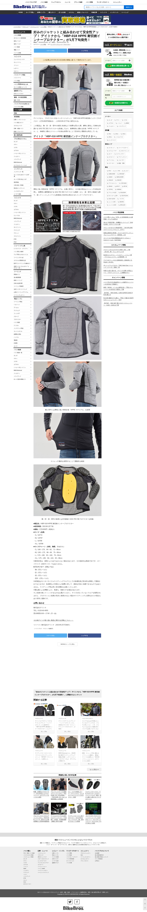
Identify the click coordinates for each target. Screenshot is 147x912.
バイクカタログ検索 (28, 855)
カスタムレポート (85, 858)
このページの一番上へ (145, 900)
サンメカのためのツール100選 (21, 175)
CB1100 (111, 180)
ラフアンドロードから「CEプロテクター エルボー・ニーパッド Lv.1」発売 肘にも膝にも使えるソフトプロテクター (93, 795)
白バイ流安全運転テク (20, 379)
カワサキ (16, 150)
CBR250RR (112, 174)
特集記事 (94, 12)
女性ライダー (55, 858)
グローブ (16, 316)
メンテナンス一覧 (18, 171)
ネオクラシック (125, 151)
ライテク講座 (55, 857)
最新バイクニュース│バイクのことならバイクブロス (73, 840)
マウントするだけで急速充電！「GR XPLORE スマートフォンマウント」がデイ (118, 228)
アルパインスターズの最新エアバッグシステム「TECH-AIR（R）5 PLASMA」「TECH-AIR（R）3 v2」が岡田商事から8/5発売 (59, 795)
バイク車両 (17, 35)
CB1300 (119, 180)
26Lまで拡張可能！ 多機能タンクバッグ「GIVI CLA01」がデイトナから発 (118, 223)
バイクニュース (34, 27)
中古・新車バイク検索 (29, 853)
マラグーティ (17, 236)
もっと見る (93, 769)
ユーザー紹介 (55, 860)
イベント (16, 65)
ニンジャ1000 (112, 205)
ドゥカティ (17, 156)
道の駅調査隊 (17, 277)
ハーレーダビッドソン (20, 153)
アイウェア (17, 310)
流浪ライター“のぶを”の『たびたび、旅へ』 (21, 267)
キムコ (25, 880)
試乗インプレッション (20, 119)
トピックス (103, 12)
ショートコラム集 (19, 245)
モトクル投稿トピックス (20, 87)
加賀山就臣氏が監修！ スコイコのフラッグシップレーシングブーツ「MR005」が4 (118, 234)
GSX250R (123, 192)
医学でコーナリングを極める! (22, 263)
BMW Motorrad (18, 162)
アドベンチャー (122, 157)
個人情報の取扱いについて (101, 857)
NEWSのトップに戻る (67, 644)
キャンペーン (17, 62)
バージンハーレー (42, 866)
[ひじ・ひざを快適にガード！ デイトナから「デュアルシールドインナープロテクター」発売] (76, 784)
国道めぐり (17, 274)
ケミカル (16, 325)
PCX (110, 171)
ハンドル (16, 337)
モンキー (126, 171)
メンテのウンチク (18, 191)
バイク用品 (43, 27)
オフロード (112, 157)
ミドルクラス (119, 137)
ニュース (67, 2)
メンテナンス (114, 12)
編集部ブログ (55, 862)
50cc (110, 134)
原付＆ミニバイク (42, 857)
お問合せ (97, 860)
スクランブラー (120, 154)
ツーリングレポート (19, 295)
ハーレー (119, 123)
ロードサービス (70, 860)
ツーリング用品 (18, 301)
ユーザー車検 (17, 194)
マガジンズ (25, 27)
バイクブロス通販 (18, 106)
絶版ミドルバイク (82, 12)
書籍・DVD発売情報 (20, 97)
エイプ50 (117, 171)
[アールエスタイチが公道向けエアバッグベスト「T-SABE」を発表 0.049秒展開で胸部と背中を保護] (59, 808)
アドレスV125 (112, 192)
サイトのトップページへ (145, 904)
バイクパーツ (17, 77)
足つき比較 (62, 12)
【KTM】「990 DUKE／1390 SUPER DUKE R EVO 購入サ (118, 294)
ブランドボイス (84, 860)
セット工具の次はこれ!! (20, 179)
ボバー (110, 154)
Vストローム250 (113, 195)
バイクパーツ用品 (19, 75)
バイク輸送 (69, 855)
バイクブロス (17, 27)
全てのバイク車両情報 (20, 38)
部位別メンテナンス (19, 188)
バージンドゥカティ (43, 870)
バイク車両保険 (70, 858)
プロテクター (17, 319)
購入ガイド (52, 12)
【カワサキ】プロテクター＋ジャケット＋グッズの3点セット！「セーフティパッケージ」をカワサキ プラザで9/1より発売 (93, 819)
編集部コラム (18, 91)
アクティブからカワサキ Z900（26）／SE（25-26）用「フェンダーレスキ (117, 250)
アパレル (16, 307)
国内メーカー (17, 41)
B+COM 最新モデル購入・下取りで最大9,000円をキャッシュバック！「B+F (119, 299)
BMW (127, 123)
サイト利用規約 (99, 858)
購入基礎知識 (18, 135)
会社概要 (97, 853)
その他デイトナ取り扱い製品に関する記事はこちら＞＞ (54, 620)
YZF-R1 (111, 189)
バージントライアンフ (43, 872)
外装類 (15, 343)
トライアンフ (17, 159)
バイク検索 (44, 2)
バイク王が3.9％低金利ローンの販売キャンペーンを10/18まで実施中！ (119, 283)
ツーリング (125, 12)
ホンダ (15, 141)
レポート (16, 68)
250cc (110, 137)
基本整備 (16, 182)
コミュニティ (117, 2)
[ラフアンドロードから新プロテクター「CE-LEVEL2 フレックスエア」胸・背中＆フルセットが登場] (76, 808)
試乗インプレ (41, 12)
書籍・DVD (17, 100)
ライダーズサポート (103, 2)
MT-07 (118, 186)
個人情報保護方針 (99, 855)
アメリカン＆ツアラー (43, 862)
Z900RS (121, 202)
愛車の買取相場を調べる (118, 66)
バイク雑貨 (17, 322)
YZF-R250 (123, 183)
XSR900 (119, 189)
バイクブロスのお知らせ (21, 104)
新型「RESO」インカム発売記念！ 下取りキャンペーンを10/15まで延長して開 (118, 288)
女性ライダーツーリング (20, 289)
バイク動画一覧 (18, 352)
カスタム (71, 12)
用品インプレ (18, 299)
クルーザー (121, 160)
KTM (15, 239)
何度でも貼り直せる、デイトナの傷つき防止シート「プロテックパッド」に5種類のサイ (118, 271)
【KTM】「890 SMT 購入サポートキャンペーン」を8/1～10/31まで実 (118, 304)
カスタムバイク (18, 125)
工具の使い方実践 (18, 185)
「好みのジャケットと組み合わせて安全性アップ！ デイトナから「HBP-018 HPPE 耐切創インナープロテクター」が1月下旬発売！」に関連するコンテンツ (67, 693)
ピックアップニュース (57, 44)
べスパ (25, 874)
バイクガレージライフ (71, 857)
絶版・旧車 (121, 163)
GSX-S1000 (112, 199)
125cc (116, 134)
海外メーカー (17, 44)
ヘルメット (17, 304)
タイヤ (15, 346)
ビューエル (17, 215)
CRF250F (121, 174)
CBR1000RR (120, 177)
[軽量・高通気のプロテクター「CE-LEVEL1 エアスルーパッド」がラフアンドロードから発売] (42, 784)
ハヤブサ (121, 199)
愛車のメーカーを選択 (119, 60)
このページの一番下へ (145, 908)
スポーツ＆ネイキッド (43, 858)
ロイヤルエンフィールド (20, 165)
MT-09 (125, 186)
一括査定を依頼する (119, 103)
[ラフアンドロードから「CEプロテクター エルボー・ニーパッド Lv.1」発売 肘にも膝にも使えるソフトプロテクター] (93, 784)
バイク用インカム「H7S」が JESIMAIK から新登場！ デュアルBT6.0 (118, 218)
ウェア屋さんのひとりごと (21, 254)
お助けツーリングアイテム (21, 292)
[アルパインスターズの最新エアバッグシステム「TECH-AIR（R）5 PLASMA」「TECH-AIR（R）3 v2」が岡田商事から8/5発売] (59, 784)
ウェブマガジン (56, 2)
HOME (21, 12)
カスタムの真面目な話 (20, 260)
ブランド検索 (78, 2)
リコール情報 (17, 53)
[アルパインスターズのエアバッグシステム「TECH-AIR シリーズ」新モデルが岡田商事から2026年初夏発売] (42, 808)
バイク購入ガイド (18, 122)
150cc (124, 134)
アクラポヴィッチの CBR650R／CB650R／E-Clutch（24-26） (118, 261)
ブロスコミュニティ (85, 853)
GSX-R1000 (124, 195)
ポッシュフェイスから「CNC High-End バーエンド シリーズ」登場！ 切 (118, 266)
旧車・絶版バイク (18, 128)
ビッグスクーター (42, 860)
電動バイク (17, 50)
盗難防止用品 (17, 334)
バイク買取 (89, 2)
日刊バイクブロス (18, 93)
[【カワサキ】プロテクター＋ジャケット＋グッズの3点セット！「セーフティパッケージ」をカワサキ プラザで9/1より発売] (93, 808)
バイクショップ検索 (28, 857)
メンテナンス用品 (18, 328)
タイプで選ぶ (30, 12)
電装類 (15, 340)
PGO (15, 242)
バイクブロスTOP (31, 2)
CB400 (110, 177)
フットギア (17, 313)
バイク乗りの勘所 (18, 251)
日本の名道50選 (18, 283)
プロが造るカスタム (20, 139)
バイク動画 (17, 47)
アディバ (16, 233)
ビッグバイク (112, 140)
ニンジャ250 (112, 202)
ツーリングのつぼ (18, 257)
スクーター (112, 163)
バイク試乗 (69, 862)
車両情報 (17, 116)
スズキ (15, 147)
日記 (82, 855)
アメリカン (112, 160)
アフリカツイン (113, 183)
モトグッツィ (17, 227)
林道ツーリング (18, 280)
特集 (15, 113)
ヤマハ (15, 144)
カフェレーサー (113, 151)
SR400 (110, 186)
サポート (16, 71)
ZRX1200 (122, 205)
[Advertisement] (68, 668)
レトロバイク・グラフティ (21, 248)
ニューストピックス (19, 59)
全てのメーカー (27, 884)
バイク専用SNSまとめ (21, 84)
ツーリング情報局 (18, 286)
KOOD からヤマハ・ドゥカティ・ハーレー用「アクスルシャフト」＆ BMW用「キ (118, 256)
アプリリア (17, 230)
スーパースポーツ (123, 147)
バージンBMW (41, 868)
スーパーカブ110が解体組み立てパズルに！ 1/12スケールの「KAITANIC (117, 239)
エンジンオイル (18, 331)
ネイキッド (112, 147)
